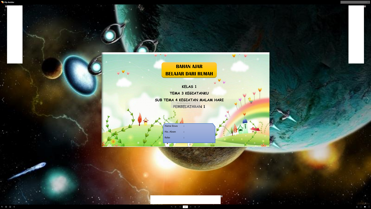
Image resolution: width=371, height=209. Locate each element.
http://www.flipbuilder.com (185, 105)
